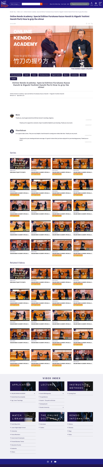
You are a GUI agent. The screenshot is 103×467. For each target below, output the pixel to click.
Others (13, 457)
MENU (100, 5)
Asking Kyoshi (43, 409)
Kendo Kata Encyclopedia (18, 402)
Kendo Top (13, 11)
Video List (20, 11)
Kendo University (44, 412)
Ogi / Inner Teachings (17, 405)
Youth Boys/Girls (15, 429)
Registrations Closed (79, 4)
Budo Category (15, 4)
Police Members (15, 439)
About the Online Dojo (55, 4)
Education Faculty (16, 450)
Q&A (68, 4)
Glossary (71, 432)
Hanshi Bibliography (45, 398)
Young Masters (44, 402)
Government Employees (17, 443)
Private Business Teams (17, 446)
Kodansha (14, 453)
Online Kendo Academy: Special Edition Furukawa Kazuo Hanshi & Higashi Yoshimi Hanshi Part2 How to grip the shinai (55, 11)
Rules (70, 439)
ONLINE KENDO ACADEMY (18, 398)
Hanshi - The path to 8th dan (47, 405)
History (71, 429)
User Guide (63, 4)
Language (96, 5)
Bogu (70, 436)
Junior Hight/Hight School (18, 432)
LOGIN (91, 5)
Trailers (42, 432)
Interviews (43, 429)
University (14, 436)
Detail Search (45, 4)
